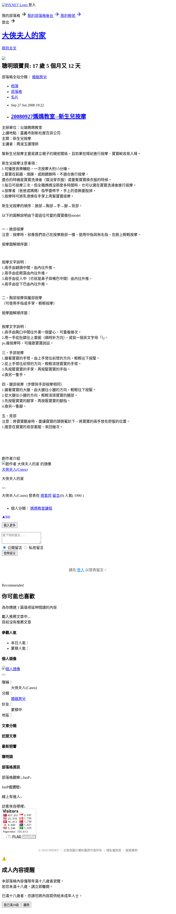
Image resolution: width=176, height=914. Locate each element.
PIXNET (54, 850)
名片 (14, 97)
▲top (6, 516)
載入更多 (10, 525)
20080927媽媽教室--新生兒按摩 (48, 116)
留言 (56, 496)
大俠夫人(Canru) (15, 469)
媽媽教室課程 (41, 508)
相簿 (14, 86)
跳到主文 (9, 48)
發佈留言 (10, 553)
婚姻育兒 (39, 77)
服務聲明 (132, 850)
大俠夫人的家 (24, 35)
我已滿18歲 (11, 905)
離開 (26, 905)
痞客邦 (46, 496)
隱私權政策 (113, 850)
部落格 (16, 92)
